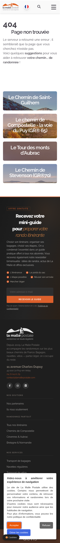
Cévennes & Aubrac (17, 436)
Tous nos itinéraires (17, 425)
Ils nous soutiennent (17, 409)
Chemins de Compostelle (20, 431)
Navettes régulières (17, 466)
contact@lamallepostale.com (21, 377)
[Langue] (26, 6)
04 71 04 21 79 (13, 374)
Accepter (14, 525)
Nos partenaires (15, 403)
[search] (39, 6)
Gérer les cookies (19, 532)
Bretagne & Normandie (19, 442)
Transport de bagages (19, 461)
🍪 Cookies (11, 537)
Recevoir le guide (30, 299)
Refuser (46, 525)
